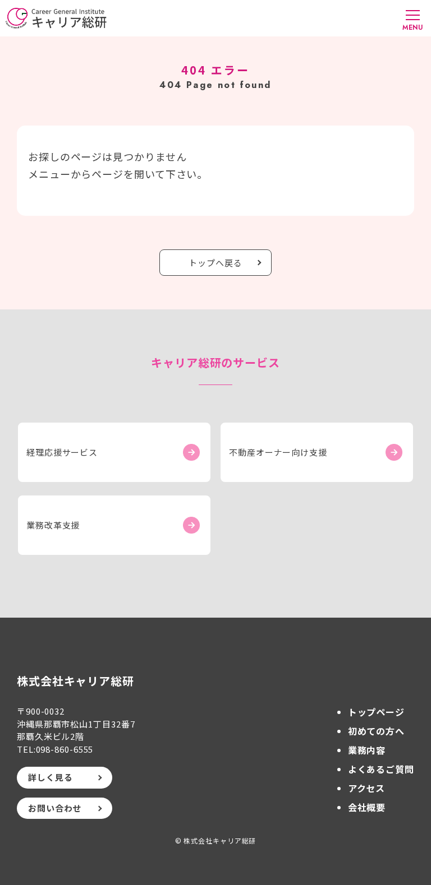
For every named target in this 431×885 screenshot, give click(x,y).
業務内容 (367, 750)
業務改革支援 (53, 525)
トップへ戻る (215, 262)
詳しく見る (50, 777)
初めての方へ (376, 731)
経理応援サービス (62, 452)
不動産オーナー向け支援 (278, 452)
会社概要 (367, 807)
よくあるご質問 (381, 769)
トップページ (376, 712)
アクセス (367, 788)
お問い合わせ (54, 808)
